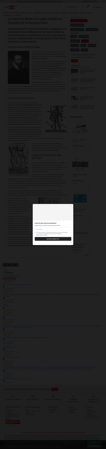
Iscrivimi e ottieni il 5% (53, 239)
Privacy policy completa (41, 235)
